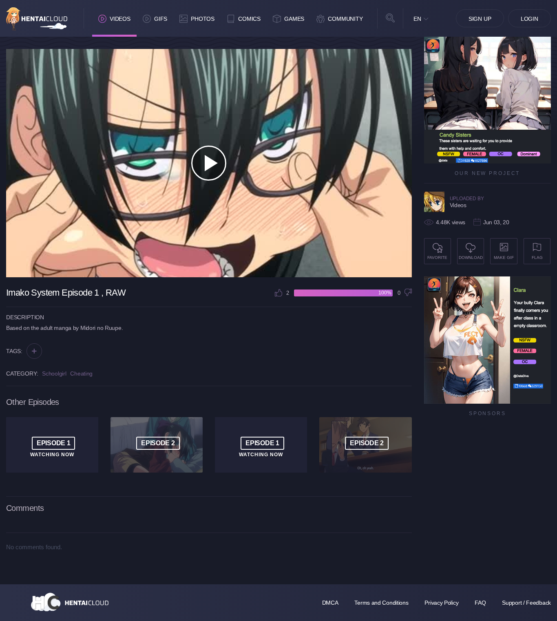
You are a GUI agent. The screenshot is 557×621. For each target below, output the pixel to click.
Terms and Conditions (381, 602)
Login (529, 18)
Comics (249, 18)
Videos (120, 18)
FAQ (480, 602)
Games (294, 18)
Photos (202, 18)
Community (345, 18)
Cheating (81, 373)
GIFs (160, 18)
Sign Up (480, 18)
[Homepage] (69, 601)
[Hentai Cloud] (36, 19)
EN (417, 18)
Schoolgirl (54, 373)
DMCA (330, 602)
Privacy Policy (441, 602)
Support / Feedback (526, 602)
